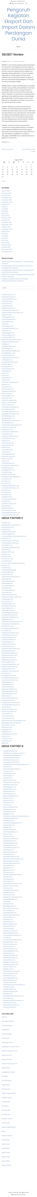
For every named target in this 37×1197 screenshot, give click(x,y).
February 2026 (6, 193)
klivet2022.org (6, 556)
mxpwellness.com (8, 892)
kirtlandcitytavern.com (10, 942)
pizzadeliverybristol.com (9, 615)
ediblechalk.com (7, 732)
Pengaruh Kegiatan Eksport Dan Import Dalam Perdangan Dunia (18, 24)
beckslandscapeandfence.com (12, 755)
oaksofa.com (6, 736)
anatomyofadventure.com (11, 915)
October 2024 (6, 227)
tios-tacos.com (7, 834)
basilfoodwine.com (9, 926)
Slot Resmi (5, 1106)
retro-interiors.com (8, 443)
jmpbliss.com (6, 384)
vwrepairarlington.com (10, 751)
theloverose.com (8, 798)
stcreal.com (5, 375)
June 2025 (5, 209)
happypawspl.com (7, 619)
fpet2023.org (6, 447)
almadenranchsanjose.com (10, 465)
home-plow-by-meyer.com (11, 782)
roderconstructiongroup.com (11, 577)
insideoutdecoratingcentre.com (12, 425)
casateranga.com (8, 881)
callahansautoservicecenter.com (12, 622)
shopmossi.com (8, 888)
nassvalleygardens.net (10, 978)
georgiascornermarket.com (10, 624)
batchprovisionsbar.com (9, 709)
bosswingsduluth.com (9, 675)
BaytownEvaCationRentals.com (12, 339)
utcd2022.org (6, 550)
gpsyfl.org (5, 743)
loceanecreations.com (10, 949)
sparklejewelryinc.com (10, 845)
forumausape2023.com (9, 499)
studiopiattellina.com (8, 651)
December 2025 (7, 198)
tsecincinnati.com (7, 574)
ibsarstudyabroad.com (9, 570)
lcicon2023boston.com (9, 510)
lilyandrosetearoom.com (11, 861)
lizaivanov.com (7, 778)
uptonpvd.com (7, 877)
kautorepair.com (7, 601)
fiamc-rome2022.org (8, 662)
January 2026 (6, 195)
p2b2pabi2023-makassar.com (11, 525)
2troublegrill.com (8, 879)
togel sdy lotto (6, 1165)
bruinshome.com (8, 850)
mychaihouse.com (7, 684)
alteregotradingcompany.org (11, 477)
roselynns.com (6, 330)
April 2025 (5, 213)
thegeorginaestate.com (9, 689)
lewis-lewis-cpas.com (8, 456)
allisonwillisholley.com (10, 899)
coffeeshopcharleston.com (10, 633)
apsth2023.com (6, 506)
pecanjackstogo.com (9, 841)
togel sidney (6, 1157)
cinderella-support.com (9, 400)
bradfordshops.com (8, 463)
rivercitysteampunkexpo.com (12, 935)
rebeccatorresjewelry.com (10, 382)
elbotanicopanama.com (9, 595)
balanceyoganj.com (8, 333)
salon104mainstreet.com (10, 635)
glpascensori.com (8, 870)
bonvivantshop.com (8, 369)
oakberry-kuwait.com (8, 644)
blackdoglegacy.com (9, 787)
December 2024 (7, 222)
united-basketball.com (10, 832)
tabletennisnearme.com (9, 734)
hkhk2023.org (6, 492)
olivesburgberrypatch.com (11, 863)
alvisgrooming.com (8, 687)
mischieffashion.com (8, 438)
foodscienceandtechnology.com (13, 1000)
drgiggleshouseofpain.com (10, 414)
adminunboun (21, 61)
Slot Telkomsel (6, 1080)
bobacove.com (6, 696)
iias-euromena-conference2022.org (13, 563)
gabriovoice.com (8, 800)
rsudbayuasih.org (8, 987)
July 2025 (4, 207)
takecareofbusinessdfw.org (10, 351)
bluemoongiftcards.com (10, 933)
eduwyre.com (6, 441)
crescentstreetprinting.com (11, 769)
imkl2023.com (6, 501)
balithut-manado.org (8, 474)
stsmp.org (5, 324)
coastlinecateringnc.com (10, 760)
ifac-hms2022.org (7, 559)
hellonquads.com (7, 583)
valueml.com (6, 380)
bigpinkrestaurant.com (9, 402)
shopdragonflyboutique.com (11, 705)
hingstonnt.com (7, 315)
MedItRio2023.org (7, 508)
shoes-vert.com (7, 592)
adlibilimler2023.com (8, 470)
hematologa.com (8, 776)
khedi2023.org (6, 538)
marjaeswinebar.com (8, 604)
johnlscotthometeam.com (10, 432)
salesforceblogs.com (8, 335)
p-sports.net (7, 805)
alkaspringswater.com (9, 637)
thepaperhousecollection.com (12, 897)
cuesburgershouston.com (11, 762)
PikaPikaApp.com (7, 348)
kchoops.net (7, 937)
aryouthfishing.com (9, 830)
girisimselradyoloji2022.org (10, 547)
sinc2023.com (6, 529)
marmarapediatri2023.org (10, 543)
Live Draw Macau (7, 1025)
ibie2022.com (6, 481)
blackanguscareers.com (10, 964)
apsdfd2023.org (7, 497)
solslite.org (6, 901)
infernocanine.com (9, 895)
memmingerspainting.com (10, 407)
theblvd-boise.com (8, 445)
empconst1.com (7, 398)
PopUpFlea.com (7, 378)
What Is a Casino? (7, 149)
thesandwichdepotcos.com (10, 411)
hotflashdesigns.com (8, 416)
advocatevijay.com (7, 468)
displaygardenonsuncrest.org (11, 723)
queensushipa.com (8, 389)
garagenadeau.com (8, 418)
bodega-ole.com (8, 969)
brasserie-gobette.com (9, 711)
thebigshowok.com (9, 791)
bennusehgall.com (8, 572)
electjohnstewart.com (10, 980)
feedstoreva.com (7, 727)
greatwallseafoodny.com (11, 796)
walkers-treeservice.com (11, 886)
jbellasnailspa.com (7, 682)
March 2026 (5, 191)
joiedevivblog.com (8, 953)
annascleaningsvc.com (10, 852)
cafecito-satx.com (8, 836)
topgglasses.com (8, 814)
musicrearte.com (7, 714)
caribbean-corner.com (10, 931)
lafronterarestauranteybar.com (13, 859)
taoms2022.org (6, 561)
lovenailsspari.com (8, 642)
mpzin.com (5, 373)
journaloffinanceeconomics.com (13, 996)
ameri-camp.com (7, 393)
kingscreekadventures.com (10, 357)
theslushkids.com (8, 865)
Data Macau (6, 1140)
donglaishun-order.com (9, 660)
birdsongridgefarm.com (10, 951)
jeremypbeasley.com (8, 409)
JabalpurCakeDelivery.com (10, 342)
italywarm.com (7, 994)
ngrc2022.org (6, 452)
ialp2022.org (6, 554)
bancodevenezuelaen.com (10, 310)
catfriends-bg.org (7, 301)
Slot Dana (5, 1076)
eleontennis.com (7, 459)
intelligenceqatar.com (8, 346)
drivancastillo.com (8, 917)
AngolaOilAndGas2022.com (10, 486)
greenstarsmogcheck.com (10, 617)
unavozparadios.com (8, 590)
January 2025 (6, 220)
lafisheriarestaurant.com (10, 666)
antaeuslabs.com (7, 360)
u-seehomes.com (7, 434)
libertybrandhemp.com (10, 958)
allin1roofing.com (8, 910)
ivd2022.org (5, 565)
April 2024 (5, 240)
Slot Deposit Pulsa (8, 1021)
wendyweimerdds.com (9, 391)
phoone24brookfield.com (10, 698)
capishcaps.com (7, 741)
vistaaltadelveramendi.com (11, 758)
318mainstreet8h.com (9, 640)
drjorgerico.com (7, 387)
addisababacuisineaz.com (11, 1005)
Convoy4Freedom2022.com (10, 488)
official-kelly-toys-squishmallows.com (14, 720)
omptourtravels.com (9, 982)
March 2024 (5, 243)
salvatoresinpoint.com (9, 427)
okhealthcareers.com (8, 295)
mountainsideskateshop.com (12, 940)
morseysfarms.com (8, 716)
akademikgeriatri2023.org (10, 541)
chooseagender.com (8, 317)
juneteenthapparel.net (10, 991)
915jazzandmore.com (8, 669)
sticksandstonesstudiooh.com (12, 883)
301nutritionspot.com (10, 944)
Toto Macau (5, 1030)
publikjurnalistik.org (9, 989)
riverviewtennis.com (8, 718)
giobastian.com (8, 868)
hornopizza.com (8, 771)
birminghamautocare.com (10, 678)
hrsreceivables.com (8, 396)
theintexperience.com (9, 297)
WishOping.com (7, 364)
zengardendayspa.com (10, 843)
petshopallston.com (9, 809)
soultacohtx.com (7, 738)
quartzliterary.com (8, 646)
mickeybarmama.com (8, 700)
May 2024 (5, 238)
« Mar (3, 181)
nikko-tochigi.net (8, 928)
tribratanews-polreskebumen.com (14, 985)
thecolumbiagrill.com (8, 534)
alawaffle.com (7, 827)
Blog (8, 142)
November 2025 (7, 200)
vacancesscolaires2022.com (10, 515)
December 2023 (7, 249)
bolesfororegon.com (9, 967)
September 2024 (7, 229)
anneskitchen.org (8, 821)
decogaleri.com (6, 588)
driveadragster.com (9, 773)
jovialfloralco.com (7, 429)
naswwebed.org (7, 472)
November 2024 (7, 225)
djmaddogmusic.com (9, 906)
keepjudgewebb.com (9, 913)
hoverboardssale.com (9, 319)
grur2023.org (6, 490)
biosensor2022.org (8, 552)
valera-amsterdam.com (10, 955)
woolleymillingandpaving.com (12, 874)
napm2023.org (6, 495)
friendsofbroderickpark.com (11, 648)
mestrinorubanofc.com (10, 973)
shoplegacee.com (7, 366)
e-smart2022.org (7, 450)
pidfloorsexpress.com (8, 308)
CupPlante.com (6, 371)
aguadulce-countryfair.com (10, 671)
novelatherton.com (9, 976)
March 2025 (5, 216)
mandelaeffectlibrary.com (10, 328)
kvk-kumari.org (8, 998)
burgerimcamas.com (9, 1007)
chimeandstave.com (9, 794)
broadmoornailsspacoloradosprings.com (16, 816)
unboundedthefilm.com (9, 299)
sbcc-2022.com (6, 483)
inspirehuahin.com (8, 405)
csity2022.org (6, 568)
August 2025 (6, 204)
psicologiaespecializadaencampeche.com (16, 764)
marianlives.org (7, 304)
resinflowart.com (8, 803)
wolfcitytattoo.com (9, 854)
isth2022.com (6, 523)
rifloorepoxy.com (8, 872)
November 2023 (7, 252)
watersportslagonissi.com (10, 436)
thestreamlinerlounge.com (11, 971)
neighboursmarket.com (10, 962)
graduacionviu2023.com (10, 838)
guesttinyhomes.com (9, 780)
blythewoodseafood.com (9, 691)
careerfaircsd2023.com (9, 504)
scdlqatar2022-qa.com (9, 532)
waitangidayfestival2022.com (11, 513)
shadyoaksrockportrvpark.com (12, 597)
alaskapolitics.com (7, 322)
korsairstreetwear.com (10, 807)
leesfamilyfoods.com (8, 454)
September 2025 (7, 202)
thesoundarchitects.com (10, 908)
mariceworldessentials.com (10, 664)
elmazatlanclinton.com (9, 606)
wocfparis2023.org (8, 527)
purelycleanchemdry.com (10, 362)
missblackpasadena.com (10, 818)
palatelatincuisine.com (10, 785)
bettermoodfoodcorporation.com (12, 313)
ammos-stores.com (9, 946)
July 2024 (4, 234)
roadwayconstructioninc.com (11, 702)
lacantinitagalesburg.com (10, 613)
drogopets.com (6, 729)
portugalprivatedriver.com (10, 628)
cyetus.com (5, 461)
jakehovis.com (6, 673)
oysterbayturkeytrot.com (11, 856)
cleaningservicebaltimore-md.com (14, 753)
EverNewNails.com (8, 423)
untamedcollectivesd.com (11, 890)
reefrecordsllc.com (9, 825)
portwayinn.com (8, 904)
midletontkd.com (8, 922)
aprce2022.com (6, 479)
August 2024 (6, 231)
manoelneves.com (7, 326)
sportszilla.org (6, 707)
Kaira (19, 1192)
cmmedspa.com (8, 919)
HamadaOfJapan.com (8, 353)
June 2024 (5, 236)
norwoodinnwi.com (9, 960)
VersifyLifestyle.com (8, 355)
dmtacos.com (7, 767)
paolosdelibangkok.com (9, 693)
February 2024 (6, 245)
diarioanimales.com (8, 586)
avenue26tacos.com (9, 812)
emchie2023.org (7, 545)
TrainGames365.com (8, 337)
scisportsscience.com (9, 1003)
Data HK (4, 1017)
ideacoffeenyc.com (7, 608)
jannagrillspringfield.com (10, 653)
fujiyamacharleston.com (9, 655)
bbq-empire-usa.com (8, 725)
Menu (18, 46)
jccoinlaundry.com (7, 599)
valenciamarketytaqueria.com (12, 823)
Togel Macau (6, 1085)
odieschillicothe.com (8, 610)
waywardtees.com (7, 306)
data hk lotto (6, 1152)
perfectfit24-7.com (7, 626)
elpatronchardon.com (9, 657)
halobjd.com (5, 344)
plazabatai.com (6, 579)
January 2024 (6, 247)
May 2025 (5, 211)
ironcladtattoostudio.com (11, 847)
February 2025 (6, 218)
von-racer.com (6, 631)
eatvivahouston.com (9, 789)
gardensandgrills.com (10, 924)
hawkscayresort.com (8, 581)
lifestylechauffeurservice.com (11, 420)
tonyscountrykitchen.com (10, 680)
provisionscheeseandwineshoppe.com (14, 536)
